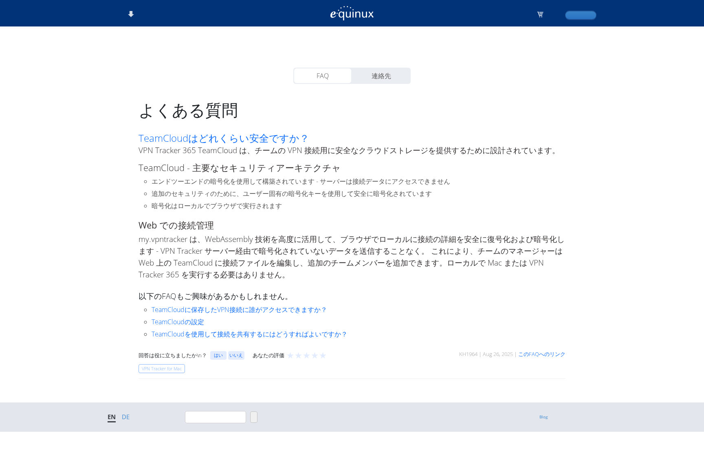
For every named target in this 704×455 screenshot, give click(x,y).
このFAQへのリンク (541, 354)
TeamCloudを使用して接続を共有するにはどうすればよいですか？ (250, 334)
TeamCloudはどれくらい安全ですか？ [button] (224, 138)
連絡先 (381, 75)
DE (126, 417)
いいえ (236, 355)
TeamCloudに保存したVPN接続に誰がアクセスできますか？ (239, 309)
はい (218, 355)
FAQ (323, 75)
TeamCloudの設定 (178, 321)
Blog (543, 417)
